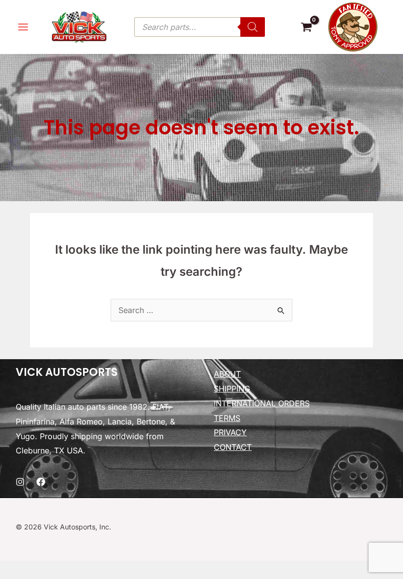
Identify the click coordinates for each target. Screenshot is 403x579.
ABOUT (227, 374)
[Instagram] (20, 481)
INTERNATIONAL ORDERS (262, 403)
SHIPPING (232, 389)
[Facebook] (40, 481)
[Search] (252, 27)
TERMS (227, 418)
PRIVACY (230, 432)
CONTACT (233, 447)
